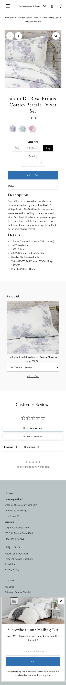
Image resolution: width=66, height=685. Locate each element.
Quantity (33, 156)
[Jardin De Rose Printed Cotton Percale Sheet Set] (33, 327)
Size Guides (10, 564)
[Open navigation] (8, 6)
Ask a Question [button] (34, 436)
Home (8, 17)
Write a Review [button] (34, 428)
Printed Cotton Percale (22, 17)
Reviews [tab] (8, 446)
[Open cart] (59, 6)
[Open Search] (44, 6)
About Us (9, 586)
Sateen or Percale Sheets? (18, 592)
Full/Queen (34, 148)
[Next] (18, 36)
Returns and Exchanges (16, 553)
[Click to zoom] (56, 36)
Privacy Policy (12, 569)
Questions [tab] (29, 446)
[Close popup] (61, 601)
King (48, 148)
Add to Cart (33, 175)
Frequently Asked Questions (19, 558)
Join (33, 661)
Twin (18, 148)
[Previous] (10, 36)
